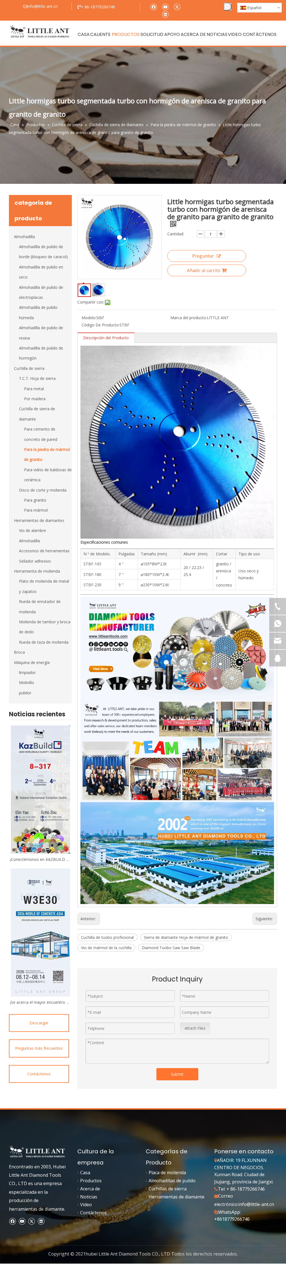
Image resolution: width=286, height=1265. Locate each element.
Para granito (35, 500)
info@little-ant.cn (256, 1204)
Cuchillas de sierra (168, 1189)
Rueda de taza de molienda (43, 642)
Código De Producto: (101, 325)
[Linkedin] (165, 14)
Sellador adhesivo (35, 561)
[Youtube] (165, 6)
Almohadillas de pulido (172, 1181)
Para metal (34, 388)
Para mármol (36, 510)
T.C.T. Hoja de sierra (37, 378)
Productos (91, 1181)
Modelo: (89, 317)
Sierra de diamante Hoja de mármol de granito (186, 937)
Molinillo (26, 682)
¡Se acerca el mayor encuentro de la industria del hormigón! (40, 1002)
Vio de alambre (32, 530)
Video (86, 1204)
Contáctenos (39, 1073)
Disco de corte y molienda (42, 490)
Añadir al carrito (203, 270)
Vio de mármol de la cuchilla (106, 947)
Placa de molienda (167, 1172)
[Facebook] (153, 6)
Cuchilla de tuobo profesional (107, 937)
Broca (19, 652)
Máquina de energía (32, 662)
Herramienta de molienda (37, 571)
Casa (85, 1172)
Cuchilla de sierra (29, 368)
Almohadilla (24, 236)
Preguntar (203, 256)
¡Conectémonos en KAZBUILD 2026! (40, 859)
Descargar (39, 1022)
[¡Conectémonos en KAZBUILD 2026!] (40, 790)
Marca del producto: (188, 317)
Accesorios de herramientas (44, 550)
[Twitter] (176, 6)
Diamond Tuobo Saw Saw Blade (171, 947)
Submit (177, 1074)
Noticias (88, 1197)
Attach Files (195, 1028)
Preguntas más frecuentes (39, 1048)
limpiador (27, 672)
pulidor (25, 692)
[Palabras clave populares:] (228, 7)
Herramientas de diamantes (39, 520)
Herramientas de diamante (176, 1197)
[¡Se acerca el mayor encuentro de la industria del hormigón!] (40, 932)
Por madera (35, 398)
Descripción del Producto (106, 337)
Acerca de (90, 1189)
